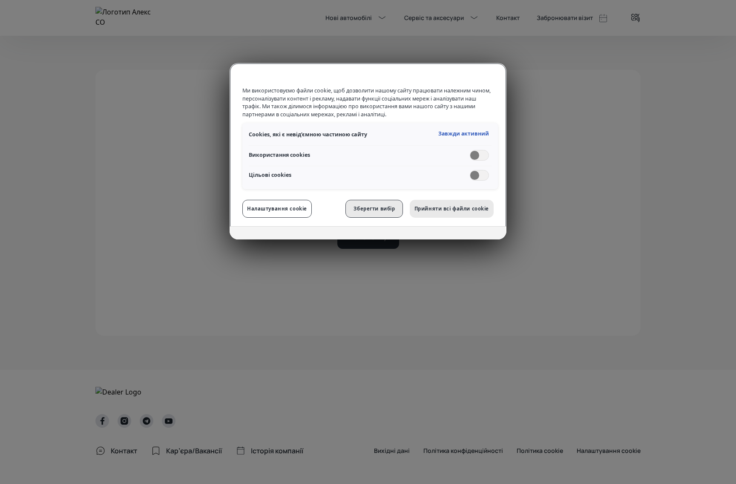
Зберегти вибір (374, 208)
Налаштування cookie (277, 208)
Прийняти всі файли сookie (451, 208)
